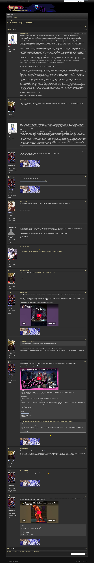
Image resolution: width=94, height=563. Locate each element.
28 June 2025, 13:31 (23, 292)
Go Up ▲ (86, 561)
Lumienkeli (11, 201)
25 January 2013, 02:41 (24, 33)
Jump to (69, 553)
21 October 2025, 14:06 (24, 361)
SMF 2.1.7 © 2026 (9, 561)
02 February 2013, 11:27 (24, 99)
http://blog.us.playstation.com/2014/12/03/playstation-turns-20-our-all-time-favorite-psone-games (41, 251)
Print (86, 29)
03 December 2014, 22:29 (24, 246)
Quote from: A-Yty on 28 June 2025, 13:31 (29, 341)
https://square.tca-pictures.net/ (28, 409)
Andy (9, 226)
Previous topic (78, 26)
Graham (10, 33)
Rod (9, 247)
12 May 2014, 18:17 (23, 176)
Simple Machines (15, 561)
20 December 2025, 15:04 (24, 495)
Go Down (9, 29)
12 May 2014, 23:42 (23, 201)
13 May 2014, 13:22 (23, 225)
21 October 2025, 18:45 (24, 448)
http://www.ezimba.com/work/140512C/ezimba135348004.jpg (33, 181)
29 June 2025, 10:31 (23, 338)
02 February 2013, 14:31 (24, 121)
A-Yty (9, 151)
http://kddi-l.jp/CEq (25, 412)
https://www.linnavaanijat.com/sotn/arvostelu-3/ (45, 272)
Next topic (84, 26)
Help (76, 561)
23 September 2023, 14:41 (24, 270)
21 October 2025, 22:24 (24, 470)
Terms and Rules (81, 561)
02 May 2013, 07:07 (23, 151)
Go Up (8, 548)
